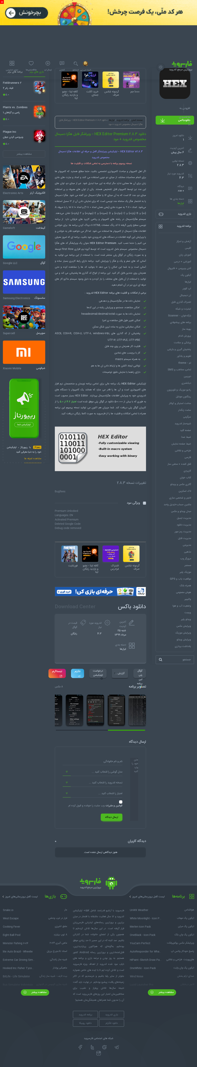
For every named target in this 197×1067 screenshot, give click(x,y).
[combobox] (92, 772)
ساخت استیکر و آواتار (180, 403)
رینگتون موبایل (183, 397)
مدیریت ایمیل (184, 518)
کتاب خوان (185, 478)
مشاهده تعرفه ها (32, 459)
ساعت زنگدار (184, 410)
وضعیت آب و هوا (182, 606)
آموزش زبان (185, 255)
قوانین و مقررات (113, 806)
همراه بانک (185, 586)
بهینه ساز (186, 329)
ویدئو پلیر (186, 619)
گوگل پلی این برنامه (139, 673)
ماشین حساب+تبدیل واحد (177, 505)
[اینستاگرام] (98, 1053)
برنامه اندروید (123, 120)
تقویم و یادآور (184, 356)
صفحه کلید (185, 430)
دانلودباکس (184, 120)
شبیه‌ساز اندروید (183, 424)
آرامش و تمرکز (184, 241)
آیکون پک (185, 275)
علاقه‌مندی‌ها (31, 70)
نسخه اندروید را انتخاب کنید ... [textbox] (105, 782)
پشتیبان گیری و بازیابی (179, 349)
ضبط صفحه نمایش (181, 444)
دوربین (187, 376)
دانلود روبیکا (85, 1023)
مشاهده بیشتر (166, 992)
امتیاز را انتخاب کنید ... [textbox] (110, 793)
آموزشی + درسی (182, 262)
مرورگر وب (185, 559)
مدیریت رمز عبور (182, 532)
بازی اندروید (111, 1015)
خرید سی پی (85, 70)
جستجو (76, 70)
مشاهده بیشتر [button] (24, 154)
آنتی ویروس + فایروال (179, 268)
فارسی (187, 457)
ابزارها (181, 203)
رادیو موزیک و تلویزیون (179, 390)
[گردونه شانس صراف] (131, 554)
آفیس (188, 248)
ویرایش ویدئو (184, 640)
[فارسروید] (98, 884)
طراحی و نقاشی (183, 451)
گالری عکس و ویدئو (180, 484)
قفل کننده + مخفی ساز (179, 464)
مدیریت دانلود (184, 525)
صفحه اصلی (137, 120)
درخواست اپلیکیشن (98, 673)
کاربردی (187, 471)
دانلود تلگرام (112, 1023)
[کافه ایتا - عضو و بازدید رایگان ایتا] (90, 554)
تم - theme (184, 363)
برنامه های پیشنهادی (180, 322)
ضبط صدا (186, 437)
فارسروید (101, 414)
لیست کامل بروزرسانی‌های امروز (148, 897)
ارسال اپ (48, 70)
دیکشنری (186, 383)
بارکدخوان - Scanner (179, 316)
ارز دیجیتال (185, 295)
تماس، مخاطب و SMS (179, 370)
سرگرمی (187, 417)
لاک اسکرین (185, 491)
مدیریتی (187, 545)
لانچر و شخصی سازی (180, 498)
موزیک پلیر (185, 572)
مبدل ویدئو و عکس (181, 511)
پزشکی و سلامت (182, 343)
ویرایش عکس (183, 626)
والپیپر (187, 599)
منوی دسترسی (12, 70)
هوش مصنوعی (183, 592)
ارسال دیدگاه (111, 817)
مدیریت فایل (184, 538)
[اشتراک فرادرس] (111, 554)
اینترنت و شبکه (183, 309)
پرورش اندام (184, 336)
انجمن (62, 70)
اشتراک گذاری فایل (181, 302)
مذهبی (187, 552)
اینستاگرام (57, 671)
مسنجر (187, 565)
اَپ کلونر (187, 289)
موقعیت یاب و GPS (180, 579)
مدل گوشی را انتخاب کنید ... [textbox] (107, 772)
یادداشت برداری (183, 646)
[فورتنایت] (69, 554)
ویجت (187, 613)
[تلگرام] (116, 1047)
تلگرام (77, 671)
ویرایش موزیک (183, 633)
